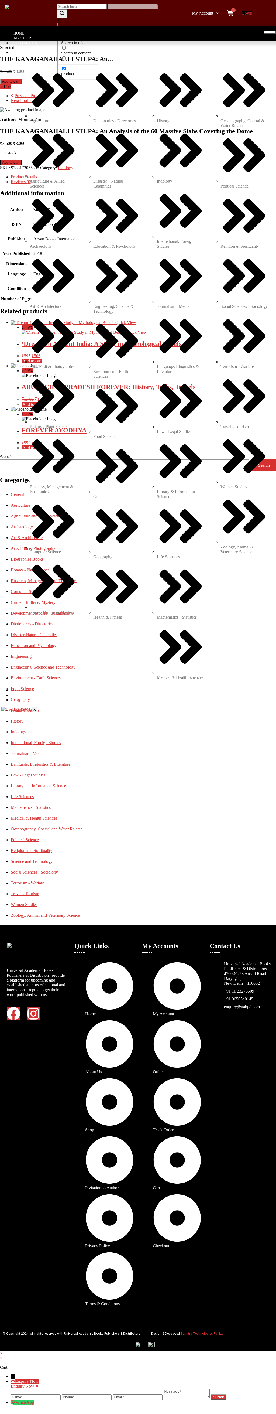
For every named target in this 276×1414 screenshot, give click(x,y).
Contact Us (25, 43)
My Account (202, 13)
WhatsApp (25, 1402)
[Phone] (87, 1397)
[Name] (36, 1397)
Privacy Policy (28, 691)
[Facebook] (13, 1013)
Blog (18, 700)
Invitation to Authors (36, 48)
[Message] (187, 1397)
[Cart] (230, 13)
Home (19, 33)
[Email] (138, 1397)
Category (23, 53)
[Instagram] (33, 1013)
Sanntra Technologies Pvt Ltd (202, 1333)
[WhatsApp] (13, 1402)
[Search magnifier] (62, 13)
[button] (205, 13)
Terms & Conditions (33, 695)
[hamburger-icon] (270, 32)
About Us (22, 38)
